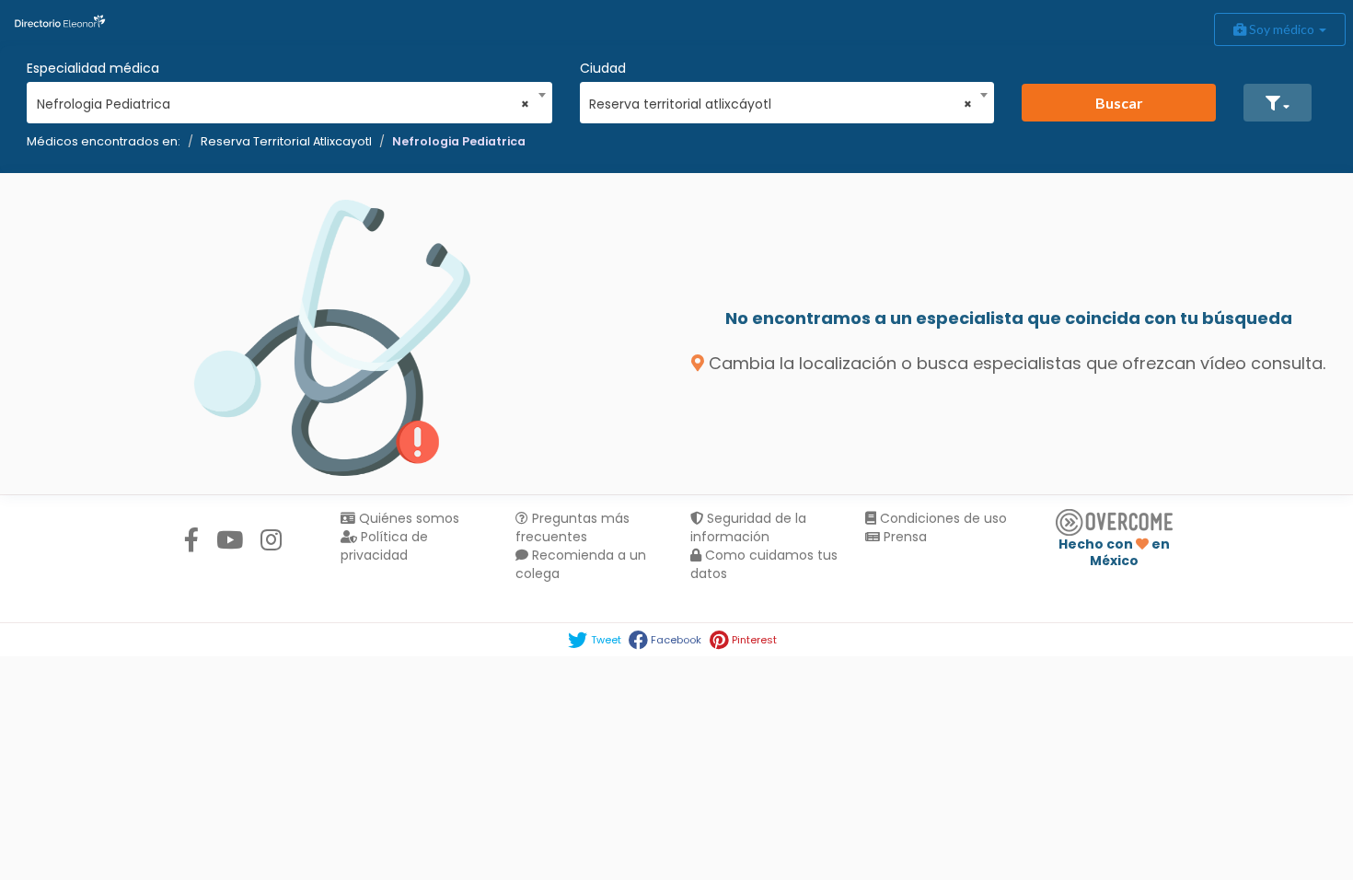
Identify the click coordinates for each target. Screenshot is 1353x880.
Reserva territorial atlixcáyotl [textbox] (780, 104)
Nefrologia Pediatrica (459, 141)
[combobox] (283, 99)
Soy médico (1281, 29)
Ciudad (603, 68)
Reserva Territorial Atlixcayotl (286, 141)
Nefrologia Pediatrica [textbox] (283, 104)
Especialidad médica (93, 68)
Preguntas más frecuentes (572, 527)
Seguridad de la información (748, 527)
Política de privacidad (384, 545)
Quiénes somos (407, 518)
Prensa (903, 536)
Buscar (1119, 102)
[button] (1277, 103)
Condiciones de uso (941, 518)
